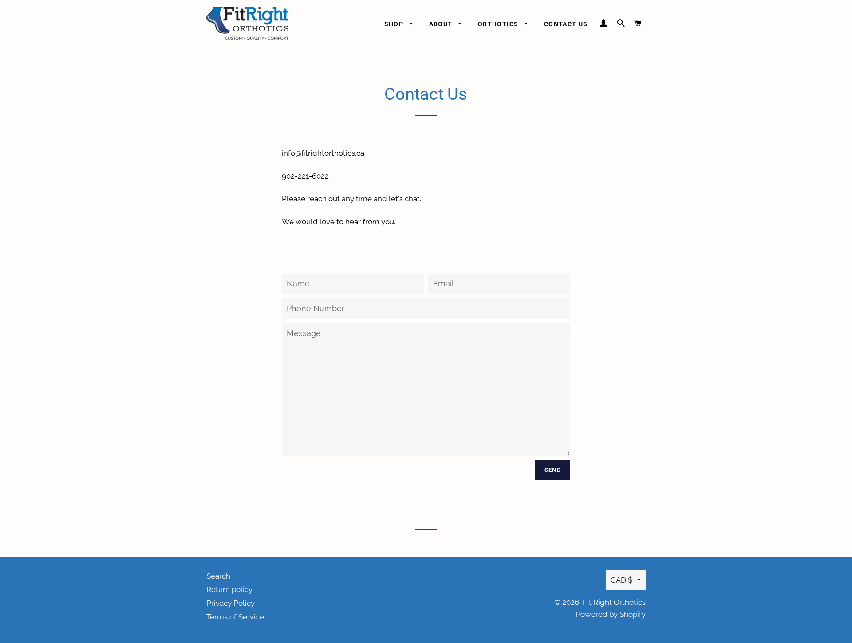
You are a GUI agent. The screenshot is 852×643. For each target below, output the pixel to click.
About (441, 23)
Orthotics (499, 23)
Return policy (229, 589)
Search (218, 576)
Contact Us (566, 23)
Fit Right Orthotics (614, 602)
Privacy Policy (230, 603)
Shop (395, 23)
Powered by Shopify (611, 614)
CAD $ (622, 580)
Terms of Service (235, 616)
